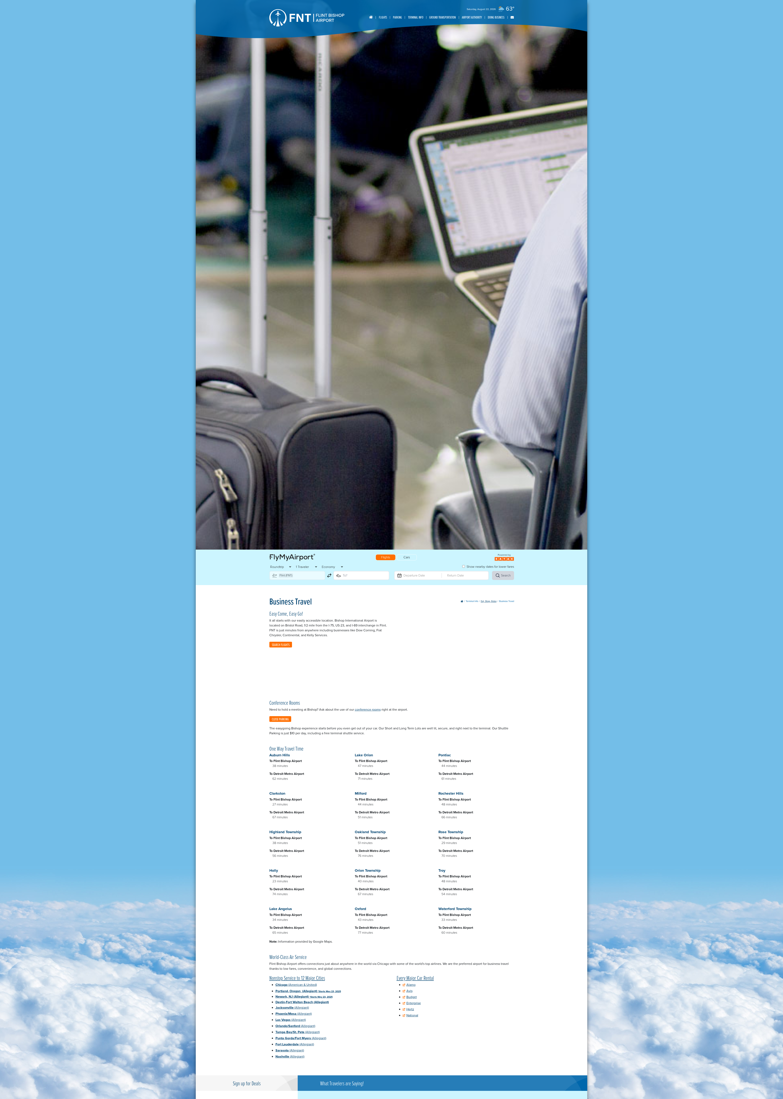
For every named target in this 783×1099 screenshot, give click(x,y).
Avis (409, 991)
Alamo (411, 984)
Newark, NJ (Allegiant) (304, 996)
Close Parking (280, 719)
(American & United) (296, 984)
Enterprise (413, 1003)
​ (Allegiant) (294, 1044)
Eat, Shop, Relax (489, 601)
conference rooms (368, 709)
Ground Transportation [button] (442, 17)
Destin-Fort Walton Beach (302, 1002)
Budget (411, 997)
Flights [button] (383, 17)
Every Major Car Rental (415, 978)
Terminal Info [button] (415, 17)
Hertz (410, 1009)
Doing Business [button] (496, 17)
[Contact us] (512, 17)
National (412, 1015)
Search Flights (281, 644)
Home (371, 17)
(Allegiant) (292, 1007)
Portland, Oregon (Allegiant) (308, 991)
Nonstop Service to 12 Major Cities (297, 978)
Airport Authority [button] (472, 17)
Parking (397, 17)
